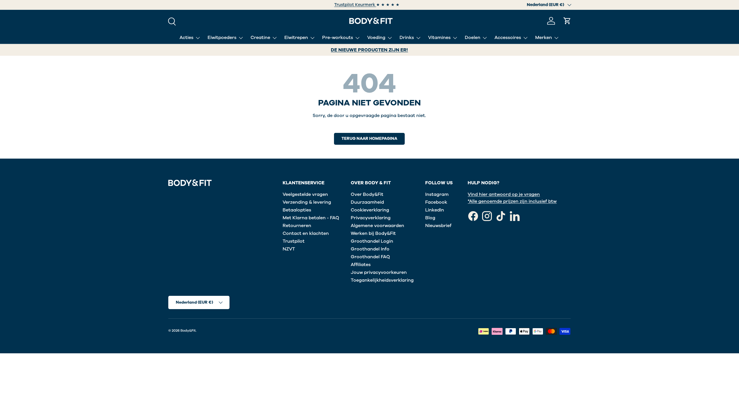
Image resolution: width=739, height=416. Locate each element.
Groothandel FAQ (370, 257)
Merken (543, 37)
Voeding (376, 37)
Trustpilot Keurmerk (332, 5)
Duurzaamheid (367, 202)
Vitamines (439, 37)
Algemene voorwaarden (377, 225)
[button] (567, 20)
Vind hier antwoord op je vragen (504, 194)
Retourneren (297, 225)
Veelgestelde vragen (305, 194)
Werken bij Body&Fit (373, 233)
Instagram (437, 194)
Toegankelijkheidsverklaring (382, 280)
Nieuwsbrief (438, 225)
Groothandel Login (372, 241)
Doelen (472, 37)
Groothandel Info (370, 249)
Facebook (436, 202)
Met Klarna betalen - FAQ (311, 218)
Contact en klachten (306, 233)
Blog (430, 218)
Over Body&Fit (367, 194)
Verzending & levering (307, 202)
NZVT (289, 249)
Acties (186, 37)
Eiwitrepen (296, 37)
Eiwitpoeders (222, 37)
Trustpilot (294, 241)
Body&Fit (188, 330)
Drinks (407, 37)
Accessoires (507, 37)
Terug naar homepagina (369, 138)
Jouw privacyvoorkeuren (379, 272)
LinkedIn (434, 210)
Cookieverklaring (370, 210)
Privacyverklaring (371, 218)
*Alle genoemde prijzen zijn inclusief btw (512, 201)
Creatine (260, 37)
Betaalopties (297, 210)
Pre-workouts (337, 37)
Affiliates (361, 264)
